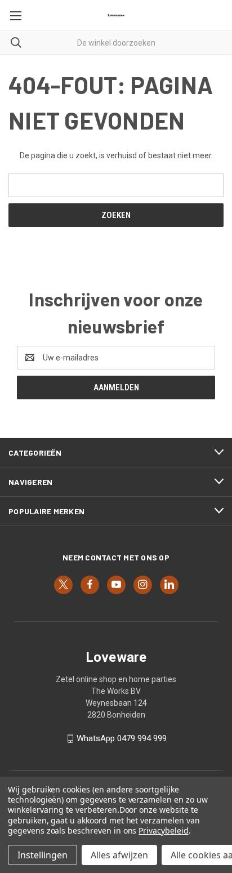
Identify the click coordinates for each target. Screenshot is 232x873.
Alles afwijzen (119, 855)
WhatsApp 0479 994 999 (122, 738)
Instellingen (42, 855)
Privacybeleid (163, 830)
